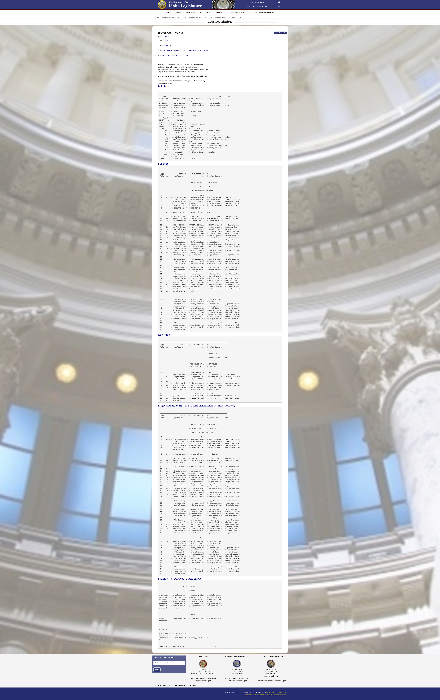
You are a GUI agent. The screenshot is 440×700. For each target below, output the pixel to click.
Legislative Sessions (237, 13)
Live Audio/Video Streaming (262, 13)
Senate (169, 13)
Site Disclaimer (251, 695)
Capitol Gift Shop (162, 685)
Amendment (166, 46)
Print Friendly (280, 33)
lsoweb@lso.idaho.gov (277, 681)
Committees (191, 13)
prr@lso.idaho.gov (204, 681)
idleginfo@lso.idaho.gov (238, 681)
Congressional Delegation (184, 685)
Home (156, 17)
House (178, 13)
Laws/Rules (219, 13)
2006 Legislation (218, 17)
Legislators (205, 13)
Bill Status (165, 36)
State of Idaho (257, 3)
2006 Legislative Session (196, 17)
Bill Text (165, 41)
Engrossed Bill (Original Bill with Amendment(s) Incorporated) (185, 50)
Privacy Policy (266, 695)
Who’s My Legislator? (257, 6)
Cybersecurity (280, 695)
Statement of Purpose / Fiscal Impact (175, 55)
